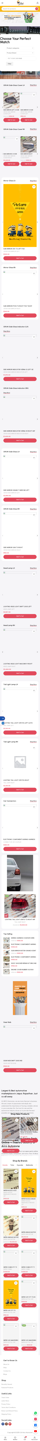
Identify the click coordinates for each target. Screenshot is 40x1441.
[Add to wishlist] (17, 95)
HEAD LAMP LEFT (9, 609)
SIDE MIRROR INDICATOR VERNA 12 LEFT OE (18, 369)
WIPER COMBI (7, 1269)
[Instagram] (35, 1419)
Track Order (5, 1397)
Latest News (5, 1401)
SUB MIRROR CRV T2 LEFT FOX (14, 249)
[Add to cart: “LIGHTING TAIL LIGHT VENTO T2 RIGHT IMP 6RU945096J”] (6, 916)
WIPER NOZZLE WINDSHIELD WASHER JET (9, 1194)
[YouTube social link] (9, 1424)
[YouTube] (35, 1431)
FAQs (5, 1367)
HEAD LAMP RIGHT (9, 666)
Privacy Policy (5, 1404)
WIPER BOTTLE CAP (9, 1312)
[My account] (38, 3)
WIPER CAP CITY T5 (9, 1310)
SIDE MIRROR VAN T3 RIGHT (13, 547)
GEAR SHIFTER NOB (9, 1063)
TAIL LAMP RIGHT (9, 783)
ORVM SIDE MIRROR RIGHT (12, 550)
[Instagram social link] (6, 1424)
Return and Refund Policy (9, 1411)
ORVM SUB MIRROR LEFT (11, 251)
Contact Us (7, 1371)
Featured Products (7, 1387)
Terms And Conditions (8, 1407)
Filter (9, 64)
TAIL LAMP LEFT (8, 725)
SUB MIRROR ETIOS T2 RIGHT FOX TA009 (17, 306)
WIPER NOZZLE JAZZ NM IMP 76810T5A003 (10, 1191)
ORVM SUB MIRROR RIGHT (11, 308)
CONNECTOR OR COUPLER (12, 842)
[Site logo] (20, 3)
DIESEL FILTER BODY (26, 1134)
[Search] (36, 8)
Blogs (5, 1374)
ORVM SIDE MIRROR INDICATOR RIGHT (15, 433)
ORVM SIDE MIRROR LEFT (11, 493)
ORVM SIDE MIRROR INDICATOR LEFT (15, 372)
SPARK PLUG (5, 1144)
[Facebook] (35, 1425)
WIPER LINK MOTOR (9, 1239)
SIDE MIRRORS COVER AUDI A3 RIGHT (10, 154)
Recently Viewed (6, 1384)
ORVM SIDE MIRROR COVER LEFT (9, 112)
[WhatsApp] (35, 1413)
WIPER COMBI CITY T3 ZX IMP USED (10, 1267)
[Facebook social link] (2, 1424)
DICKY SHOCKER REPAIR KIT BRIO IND (23, 963)
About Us (6, 1364)
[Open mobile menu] (2, 3)
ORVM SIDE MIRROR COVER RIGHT (9, 156)
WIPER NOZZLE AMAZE (28, 1199)
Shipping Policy (6, 1414)
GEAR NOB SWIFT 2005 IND (12, 1061)
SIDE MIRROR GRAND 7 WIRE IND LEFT (16, 490)
